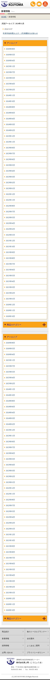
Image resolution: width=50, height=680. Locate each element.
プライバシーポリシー (36, 652)
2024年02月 (10, 130)
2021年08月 (10, 258)
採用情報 (5, 646)
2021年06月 (10, 270)
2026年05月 (10, 55)
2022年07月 (10, 212)
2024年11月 (10, 95)
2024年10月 (10, 101)
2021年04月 (10, 281)
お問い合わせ (39, 4)
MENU (45, 4)
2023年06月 (10, 159)
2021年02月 (10, 293)
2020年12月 (10, 305)
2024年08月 (10, 107)
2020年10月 (10, 316)
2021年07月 (10, 264)
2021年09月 (10, 252)
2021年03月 (10, 287)
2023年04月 (10, 171)
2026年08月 (10, 49)
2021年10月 (10, 246)
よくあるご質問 (33, 646)
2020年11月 (10, 310)
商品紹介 (5, 632)
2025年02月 (10, 90)
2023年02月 (10, 182)
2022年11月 (10, 200)
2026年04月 (10, 61)
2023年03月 (10, 177)
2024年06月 (10, 113)
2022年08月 (10, 206)
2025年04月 (10, 84)
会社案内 (30, 639)
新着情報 (5, 639)
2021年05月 (10, 276)
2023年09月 (10, 148)
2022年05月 (10, 217)
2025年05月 (10, 78)
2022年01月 (10, 235)
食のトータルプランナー (37, 632)
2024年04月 (10, 119)
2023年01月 (10, 188)
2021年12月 (10, 241)
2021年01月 (10, 299)
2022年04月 (10, 223)
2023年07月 (10, 153)
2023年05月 (10, 165)
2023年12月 (10, 136)
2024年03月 (10, 124)
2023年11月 (10, 142)
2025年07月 (10, 72)
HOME (4, 17)
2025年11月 (10, 66)
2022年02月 (10, 229)
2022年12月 (10, 194)
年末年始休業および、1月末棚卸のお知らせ (20, 33)
